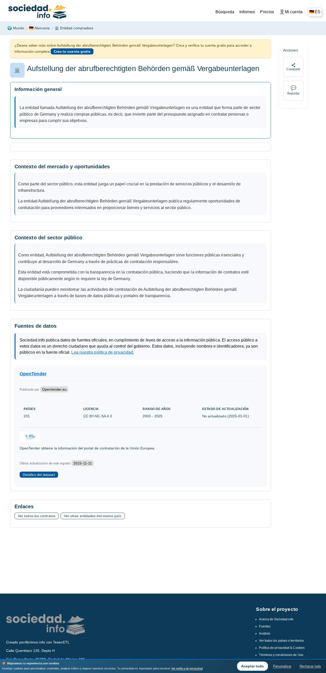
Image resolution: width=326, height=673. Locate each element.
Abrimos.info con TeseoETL (47, 642)
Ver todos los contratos (36, 516)
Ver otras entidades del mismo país (92, 516)
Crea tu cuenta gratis (72, 51)
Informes (247, 12)
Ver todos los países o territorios (281, 640)
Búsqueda (224, 12)
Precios (267, 12)
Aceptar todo (252, 666)
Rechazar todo (310, 666)
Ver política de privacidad (187, 668)
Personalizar (282, 666)
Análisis (264, 633)
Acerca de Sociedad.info (276, 619)
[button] (315, 12)
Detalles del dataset (39, 475)
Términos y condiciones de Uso (281, 655)
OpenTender (33, 373)
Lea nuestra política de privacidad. (102, 352)
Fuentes (264, 626)
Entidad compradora (74, 28)
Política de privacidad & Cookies (282, 648)
